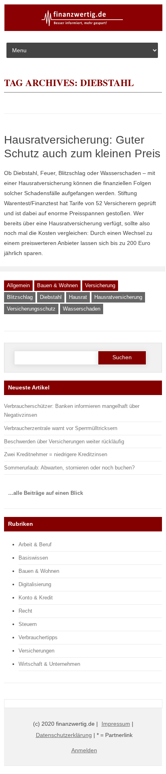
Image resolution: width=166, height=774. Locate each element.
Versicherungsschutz (31, 309)
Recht (25, 611)
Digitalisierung (35, 584)
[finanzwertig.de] (83, 29)
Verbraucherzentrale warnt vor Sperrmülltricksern (60, 428)
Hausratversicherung (118, 297)
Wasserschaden (81, 309)
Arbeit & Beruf (35, 544)
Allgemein (18, 285)
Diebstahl (51, 297)
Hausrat (78, 297)
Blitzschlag (20, 297)
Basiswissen (33, 558)
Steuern (28, 624)
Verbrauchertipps (38, 637)
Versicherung (100, 285)
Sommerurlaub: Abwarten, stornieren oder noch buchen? (69, 468)
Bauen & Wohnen (57, 285)
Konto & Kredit (36, 598)
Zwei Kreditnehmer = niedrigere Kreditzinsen (55, 454)
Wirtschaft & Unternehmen (49, 664)
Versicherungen (36, 651)
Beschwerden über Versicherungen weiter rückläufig (64, 441)
